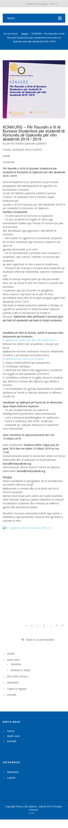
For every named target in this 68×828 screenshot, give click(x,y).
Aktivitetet (13, 682)
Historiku (16, 664)
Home (24, 33)
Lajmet (11, 777)
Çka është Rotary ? (18, 676)
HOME (11, 653)
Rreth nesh (13, 660)
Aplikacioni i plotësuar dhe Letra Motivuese (30, 340)
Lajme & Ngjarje (16, 688)
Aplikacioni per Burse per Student (24, 359)
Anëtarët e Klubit (20, 670)
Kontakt (11, 694)
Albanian (42, 3)
